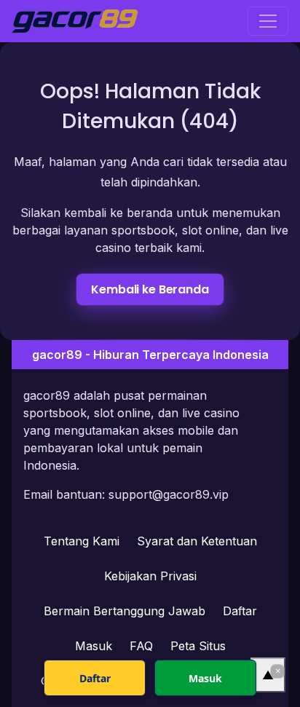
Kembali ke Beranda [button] (149, 289)
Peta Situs (198, 646)
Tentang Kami (81, 541)
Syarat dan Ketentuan (197, 541)
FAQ (141, 646)
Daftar (240, 611)
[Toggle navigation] (268, 21)
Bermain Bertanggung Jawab (124, 611)
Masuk (93, 646)
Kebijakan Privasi (150, 576)
